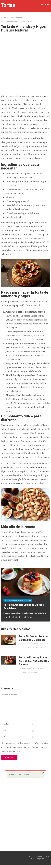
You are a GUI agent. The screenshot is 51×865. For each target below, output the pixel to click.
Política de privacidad (39, 859)
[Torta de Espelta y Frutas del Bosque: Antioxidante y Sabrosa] (8, 660)
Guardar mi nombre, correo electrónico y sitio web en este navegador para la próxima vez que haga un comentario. (24, 747)
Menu (43, 4)
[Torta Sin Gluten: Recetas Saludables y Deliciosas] (8, 640)
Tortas (8, 5)
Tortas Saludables (15, 17)
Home (3, 17)
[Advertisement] (25, 62)
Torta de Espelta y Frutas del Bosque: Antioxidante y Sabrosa (34, 661)
